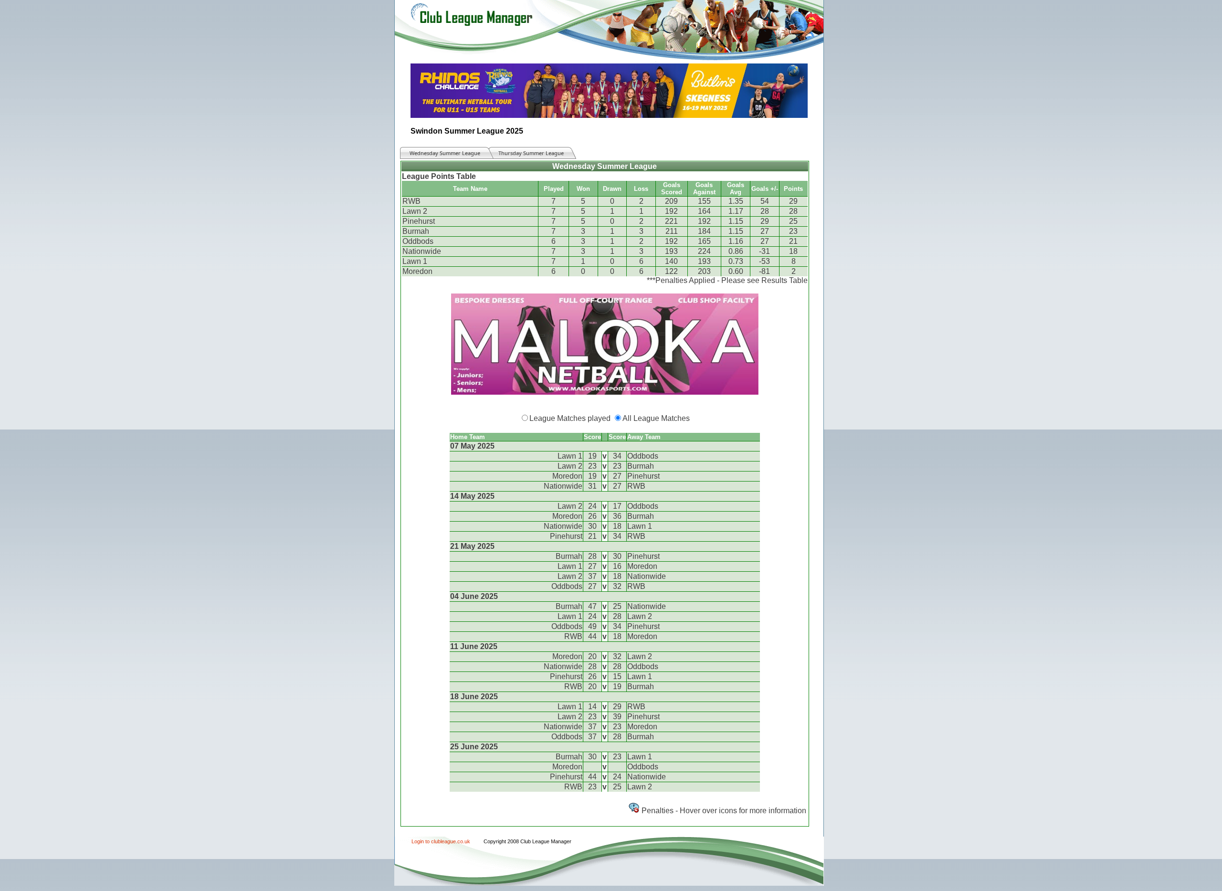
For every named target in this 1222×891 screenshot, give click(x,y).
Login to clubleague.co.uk (440, 841)
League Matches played (570, 418)
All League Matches (656, 418)
